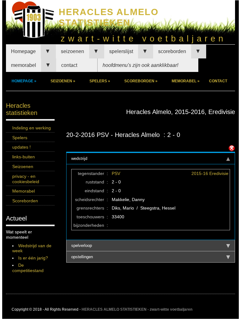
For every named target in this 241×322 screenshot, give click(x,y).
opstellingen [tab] (82, 256)
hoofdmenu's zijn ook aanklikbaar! (140, 65)
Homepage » (24, 81)
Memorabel (23, 191)
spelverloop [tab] (81, 245)
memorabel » (186, 81)
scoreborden (172, 51)
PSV (116, 173)
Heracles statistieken (21, 109)
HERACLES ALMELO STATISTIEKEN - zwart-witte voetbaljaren (137, 309)
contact (69, 65)
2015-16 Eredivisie (209, 173)
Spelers (19, 137)
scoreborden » (141, 81)
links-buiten (23, 156)
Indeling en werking (31, 127)
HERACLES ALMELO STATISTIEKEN (109, 17)
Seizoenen (22, 166)
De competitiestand (28, 268)
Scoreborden (25, 200)
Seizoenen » (63, 81)
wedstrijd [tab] (79, 158)
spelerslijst (121, 51)
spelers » (99, 81)
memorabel (23, 65)
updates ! (21, 147)
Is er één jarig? (33, 257)
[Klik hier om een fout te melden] (231, 148)
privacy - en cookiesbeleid (25, 179)
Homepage (23, 51)
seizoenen (72, 51)
